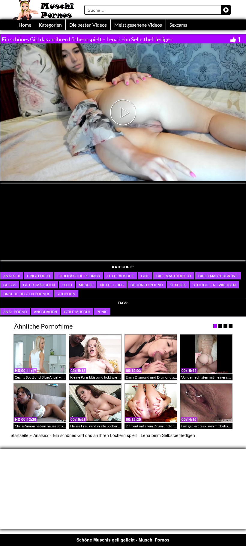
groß (9, 284)
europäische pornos (78, 275)
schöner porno (146, 284)
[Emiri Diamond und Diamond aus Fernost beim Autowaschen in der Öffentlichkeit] (150, 353)
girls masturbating (218, 275)
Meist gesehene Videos (138, 25)
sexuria (178, 284)
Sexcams (178, 25)
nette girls (112, 284)
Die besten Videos (88, 25)
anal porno (15, 311)
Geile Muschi (77, 311)
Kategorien (50, 25)
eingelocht (38, 275)
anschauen (45, 311)
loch (67, 284)
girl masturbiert (173, 275)
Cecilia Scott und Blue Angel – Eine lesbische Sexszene (56, 377)
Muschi (86, 284)
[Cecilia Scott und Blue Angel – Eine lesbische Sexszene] (40, 353)
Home (25, 25)
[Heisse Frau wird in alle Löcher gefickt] (95, 403)
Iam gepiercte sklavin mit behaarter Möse (213, 426)
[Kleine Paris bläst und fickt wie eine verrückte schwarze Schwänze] (95, 353)
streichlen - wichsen (214, 284)
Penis (102, 311)
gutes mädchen (39, 284)
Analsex (11, 275)
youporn (66, 293)
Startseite (19, 435)
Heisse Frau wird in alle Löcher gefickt (99, 426)
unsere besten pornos (26, 293)
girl (145, 275)
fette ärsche (120, 275)
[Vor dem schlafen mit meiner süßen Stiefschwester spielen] (206, 353)
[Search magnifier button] (226, 10)
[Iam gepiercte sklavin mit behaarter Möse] (206, 403)
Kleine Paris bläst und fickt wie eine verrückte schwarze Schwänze (121, 377)
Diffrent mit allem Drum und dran (152, 426)
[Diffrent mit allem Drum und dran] (150, 403)
